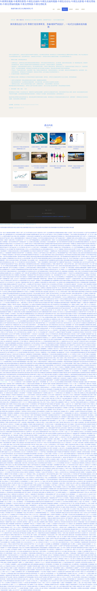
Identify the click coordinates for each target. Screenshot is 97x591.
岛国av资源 (43, 291)
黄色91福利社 (60, 358)
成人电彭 (73, 396)
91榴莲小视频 (55, 264)
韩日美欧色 (63, 481)
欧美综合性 (20, 453)
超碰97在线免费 (51, 383)
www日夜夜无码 (17, 381)
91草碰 (69, 273)
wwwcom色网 (17, 486)
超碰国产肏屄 (54, 428)
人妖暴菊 (77, 411)
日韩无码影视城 (17, 477)
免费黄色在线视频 (54, 345)
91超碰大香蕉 (61, 483)
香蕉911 (64, 238)
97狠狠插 (69, 328)
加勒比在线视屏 (84, 330)
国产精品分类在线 (67, 262)
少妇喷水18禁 (60, 310)
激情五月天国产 (81, 269)
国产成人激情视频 (75, 273)
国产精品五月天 (14, 295)
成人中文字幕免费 (51, 334)
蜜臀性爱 (88, 483)
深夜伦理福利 (3, 486)
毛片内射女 (26, 324)
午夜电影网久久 (10, 254)
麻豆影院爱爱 (15, 293)
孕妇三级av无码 (47, 324)
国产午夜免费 (60, 444)
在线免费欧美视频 (79, 241)
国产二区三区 (24, 232)
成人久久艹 (80, 455)
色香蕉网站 (77, 429)
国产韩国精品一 (90, 411)
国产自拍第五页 (79, 488)
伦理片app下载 (55, 252)
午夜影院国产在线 (89, 334)
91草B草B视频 (88, 254)
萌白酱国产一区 (11, 245)
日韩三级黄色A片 (24, 276)
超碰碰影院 (60, 402)
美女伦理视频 (56, 232)
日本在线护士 (80, 284)
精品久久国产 (17, 422)
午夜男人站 (66, 402)
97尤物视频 (50, 488)
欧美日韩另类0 (85, 264)
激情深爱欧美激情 (65, 302)
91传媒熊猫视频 (72, 492)
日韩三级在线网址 (51, 420)
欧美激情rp (33, 394)
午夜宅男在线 (29, 293)
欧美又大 (9, 269)
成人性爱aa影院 (79, 252)
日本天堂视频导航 (90, 249)
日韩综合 (48, 457)
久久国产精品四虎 (34, 464)
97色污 (39, 391)
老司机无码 (30, 416)
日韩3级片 (2, 446)
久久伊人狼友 (9, 409)
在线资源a (36, 479)
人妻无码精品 (42, 241)
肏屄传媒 (16, 407)
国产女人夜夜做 (52, 321)
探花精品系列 (10, 492)
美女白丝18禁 (69, 341)
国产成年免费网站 (32, 273)
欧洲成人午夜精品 (49, 271)
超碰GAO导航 (58, 474)
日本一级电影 (72, 304)
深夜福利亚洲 (9, 341)
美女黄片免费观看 (4, 345)
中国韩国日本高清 (15, 252)
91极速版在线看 (59, 496)
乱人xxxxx (49, 337)
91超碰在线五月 (62, 429)
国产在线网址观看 (49, 308)
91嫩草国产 (60, 350)
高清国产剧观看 (9, 297)
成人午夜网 (86, 258)
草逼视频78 (7, 287)
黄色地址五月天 (84, 490)
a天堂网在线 (48, 468)
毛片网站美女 (22, 354)
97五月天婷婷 (62, 293)
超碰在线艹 (74, 284)
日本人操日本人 (75, 413)
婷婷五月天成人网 (21, 457)
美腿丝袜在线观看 (27, 330)
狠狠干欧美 (40, 293)
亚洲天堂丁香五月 (54, 299)
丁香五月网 (92, 286)
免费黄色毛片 (86, 241)
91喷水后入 (26, 498)
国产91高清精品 (20, 241)
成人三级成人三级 (49, 267)
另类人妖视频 (45, 317)
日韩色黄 (13, 394)
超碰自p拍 (94, 461)
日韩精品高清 (44, 304)
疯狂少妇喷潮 (40, 328)
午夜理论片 (74, 354)
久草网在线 (90, 260)
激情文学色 (38, 339)
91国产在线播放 (44, 321)
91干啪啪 (38, 361)
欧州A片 (86, 494)
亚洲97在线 (56, 488)
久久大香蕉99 (41, 405)
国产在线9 (34, 265)
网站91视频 (6, 385)
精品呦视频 (93, 354)
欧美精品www (3, 492)
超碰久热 (85, 402)
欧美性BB (68, 485)
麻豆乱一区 (2, 393)
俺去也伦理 (74, 475)
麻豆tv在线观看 (58, 273)
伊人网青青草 (7, 280)
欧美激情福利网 (90, 358)
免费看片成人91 (68, 435)
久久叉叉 (40, 317)
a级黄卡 (13, 420)
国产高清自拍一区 (11, 332)
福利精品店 (31, 472)
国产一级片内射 (57, 241)
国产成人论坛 (5, 475)
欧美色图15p (56, 448)
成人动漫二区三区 (60, 319)
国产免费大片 (87, 354)
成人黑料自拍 (39, 313)
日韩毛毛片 (5, 424)
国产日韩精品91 (45, 251)
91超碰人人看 (53, 426)
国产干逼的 (24, 437)
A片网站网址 (32, 339)
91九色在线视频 (51, 323)
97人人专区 (86, 455)
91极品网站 (20, 498)
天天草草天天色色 (49, 424)
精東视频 (14, 496)
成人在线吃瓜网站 (45, 319)
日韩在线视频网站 (39, 437)
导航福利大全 (48, 483)
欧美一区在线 (18, 271)
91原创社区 (62, 300)
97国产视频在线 (66, 396)
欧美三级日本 (37, 319)
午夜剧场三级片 (56, 411)
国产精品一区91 (40, 345)
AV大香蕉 (87, 416)
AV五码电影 (79, 409)
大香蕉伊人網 (54, 468)
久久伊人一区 (3, 439)
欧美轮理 (44, 439)
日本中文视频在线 (82, 323)
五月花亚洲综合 (53, 284)
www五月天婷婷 (40, 483)
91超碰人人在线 (86, 457)
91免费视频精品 (39, 358)
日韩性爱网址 (93, 306)
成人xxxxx (50, 330)
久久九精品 (20, 474)
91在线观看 (5, 361)
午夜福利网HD (50, 439)
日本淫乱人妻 (25, 461)
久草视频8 (90, 293)
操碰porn (10, 475)
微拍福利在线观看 (11, 232)
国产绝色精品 (29, 295)
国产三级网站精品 (67, 400)
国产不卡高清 (24, 291)
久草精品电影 (13, 429)
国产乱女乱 (45, 330)
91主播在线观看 (71, 387)
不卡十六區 (52, 496)
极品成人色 (33, 313)
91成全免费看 (87, 444)
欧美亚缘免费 (84, 415)
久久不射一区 (8, 457)
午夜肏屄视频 (55, 405)
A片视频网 (84, 300)
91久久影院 (41, 254)
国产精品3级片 (6, 238)
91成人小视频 (47, 428)
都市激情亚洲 (44, 488)
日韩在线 (35, 252)
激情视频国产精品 (63, 252)
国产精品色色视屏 (7, 264)
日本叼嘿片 (49, 448)
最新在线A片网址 (51, 289)
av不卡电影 (24, 416)
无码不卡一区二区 (22, 402)
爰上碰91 (6, 358)
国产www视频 (55, 332)
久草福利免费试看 (47, 341)
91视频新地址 (43, 352)
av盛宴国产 (35, 448)
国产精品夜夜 (57, 404)
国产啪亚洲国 (27, 328)
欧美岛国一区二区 (52, 310)
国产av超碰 (72, 446)
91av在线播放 (31, 291)
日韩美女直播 (63, 291)
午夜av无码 (42, 402)
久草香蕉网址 (10, 413)
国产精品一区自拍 (82, 319)
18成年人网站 (77, 271)
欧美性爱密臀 (34, 328)
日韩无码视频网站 (82, 313)
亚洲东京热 (71, 249)
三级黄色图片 (59, 337)
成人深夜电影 (78, 243)
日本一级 (74, 324)
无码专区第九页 (72, 464)
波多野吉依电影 (91, 262)
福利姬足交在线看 (86, 308)
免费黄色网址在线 (80, 286)
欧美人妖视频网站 (36, 326)
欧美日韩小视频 (68, 345)
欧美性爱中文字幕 (55, 461)
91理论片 (14, 317)
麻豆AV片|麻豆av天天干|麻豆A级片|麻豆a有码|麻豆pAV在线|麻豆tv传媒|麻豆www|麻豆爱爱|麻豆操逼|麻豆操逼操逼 (60, 374)
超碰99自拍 (35, 405)
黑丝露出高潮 (10, 486)
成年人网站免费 (36, 323)
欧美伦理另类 (85, 361)
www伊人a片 (51, 381)
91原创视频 (61, 345)
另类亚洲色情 (74, 254)
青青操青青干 (44, 361)
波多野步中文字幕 (60, 326)
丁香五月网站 (19, 313)
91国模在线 (30, 402)
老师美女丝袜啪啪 (63, 450)
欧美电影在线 (35, 311)
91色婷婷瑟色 (22, 278)
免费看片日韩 (13, 359)
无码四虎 (13, 269)
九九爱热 (60, 490)
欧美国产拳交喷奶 (33, 269)
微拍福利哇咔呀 (35, 426)
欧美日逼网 (70, 450)
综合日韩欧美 (33, 251)
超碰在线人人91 (72, 459)
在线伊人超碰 (67, 466)
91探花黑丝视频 (36, 393)
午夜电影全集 (49, 265)
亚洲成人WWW (18, 428)
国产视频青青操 (65, 451)
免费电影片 (37, 282)
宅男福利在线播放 (13, 328)
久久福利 (66, 311)
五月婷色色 (14, 446)
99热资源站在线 (75, 463)
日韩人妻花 (23, 433)
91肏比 (74, 341)
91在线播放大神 (26, 428)
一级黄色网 (49, 278)
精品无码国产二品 (7, 346)
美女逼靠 (74, 405)
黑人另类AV (29, 457)
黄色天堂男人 (92, 258)
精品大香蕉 (19, 479)
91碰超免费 (55, 356)
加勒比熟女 (92, 243)
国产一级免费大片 (37, 280)
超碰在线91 (14, 479)
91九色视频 (83, 249)
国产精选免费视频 (78, 335)
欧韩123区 (24, 440)
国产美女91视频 (13, 358)
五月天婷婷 (59, 359)
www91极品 (42, 481)
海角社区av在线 (24, 468)
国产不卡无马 (58, 498)
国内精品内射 (51, 407)
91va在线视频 (21, 407)
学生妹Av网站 (13, 236)
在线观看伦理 (5, 461)
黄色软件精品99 (22, 409)
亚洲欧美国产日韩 (31, 363)
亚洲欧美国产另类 (77, 361)
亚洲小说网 (89, 394)
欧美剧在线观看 (67, 381)
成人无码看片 (56, 300)
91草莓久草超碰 (72, 252)
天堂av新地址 (5, 481)
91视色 (82, 278)
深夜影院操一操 (92, 389)
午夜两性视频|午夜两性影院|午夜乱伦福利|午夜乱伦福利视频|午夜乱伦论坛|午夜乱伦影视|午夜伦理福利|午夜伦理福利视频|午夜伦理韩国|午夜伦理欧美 (34, 227)
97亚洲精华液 (90, 236)
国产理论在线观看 (46, 470)
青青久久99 (30, 496)
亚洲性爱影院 (68, 475)
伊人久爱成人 (59, 400)
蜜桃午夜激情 (75, 291)
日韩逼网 (17, 249)
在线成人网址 (6, 402)
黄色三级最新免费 (53, 350)
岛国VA (13, 383)
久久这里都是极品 (23, 481)
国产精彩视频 (24, 254)
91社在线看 (74, 332)
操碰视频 (23, 271)
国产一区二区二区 (25, 240)
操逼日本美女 (69, 440)
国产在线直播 (7, 321)
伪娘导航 (10, 387)
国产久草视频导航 (82, 433)
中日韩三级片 (69, 437)
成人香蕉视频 (3, 420)
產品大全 (65, 9)
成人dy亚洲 (88, 398)
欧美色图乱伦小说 (91, 299)
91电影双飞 (89, 407)
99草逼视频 (22, 387)
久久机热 (81, 258)
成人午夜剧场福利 (71, 472)
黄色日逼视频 (79, 468)
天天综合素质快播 (87, 479)
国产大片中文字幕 (6, 282)
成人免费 (74, 300)
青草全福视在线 (40, 275)
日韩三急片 (27, 415)
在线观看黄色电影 (22, 446)
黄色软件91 (18, 289)
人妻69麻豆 (87, 422)
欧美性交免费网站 (52, 433)
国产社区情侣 (87, 470)
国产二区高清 (49, 332)
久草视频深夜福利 (52, 326)
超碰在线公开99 (47, 429)
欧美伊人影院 (47, 276)
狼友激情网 (34, 391)
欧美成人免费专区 (24, 472)
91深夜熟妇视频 (67, 413)
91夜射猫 (33, 439)
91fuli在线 (53, 413)
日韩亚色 (15, 404)
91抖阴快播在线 (11, 428)
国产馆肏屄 (87, 453)
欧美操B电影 (79, 407)
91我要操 (84, 302)
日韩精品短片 (40, 429)
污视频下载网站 (71, 486)
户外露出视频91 (49, 464)
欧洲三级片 (24, 492)
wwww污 (54, 463)
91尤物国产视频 (77, 404)
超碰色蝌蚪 (35, 450)
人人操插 (92, 457)
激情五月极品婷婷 (52, 236)
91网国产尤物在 (76, 363)
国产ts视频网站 (90, 302)
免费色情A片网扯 (35, 306)
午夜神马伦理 (15, 354)
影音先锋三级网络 (33, 435)
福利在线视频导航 (58, 354)
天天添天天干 (40, 442)
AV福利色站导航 (80, 453)
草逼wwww (40, 341)
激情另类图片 (33, 267)
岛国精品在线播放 (48, 363)
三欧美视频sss (90, 415)
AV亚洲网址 (29, 284)
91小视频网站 (19, 385)
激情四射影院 (54, 479)
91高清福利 (83, 398)
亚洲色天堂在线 (9, 393)
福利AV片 (19, 416)
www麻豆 (94, 391)
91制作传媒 (37, 291)
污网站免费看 (66, 260)
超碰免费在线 (76, 437)
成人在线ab (7, 440)
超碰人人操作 (35, 446)
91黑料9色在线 (85, 440)
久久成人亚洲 (75, 323)
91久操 (68, 275)
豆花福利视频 (73, 317)
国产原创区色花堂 (60, 245)
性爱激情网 (44, 415)
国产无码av (54, 313)
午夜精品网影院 (92, 282)
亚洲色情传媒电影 (22, 459)
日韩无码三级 (67, 455)
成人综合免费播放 (59, 381)
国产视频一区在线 (89, 405)
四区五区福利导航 (51, 474)
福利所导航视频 (72, 311)
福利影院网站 (45, 258)
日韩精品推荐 (74, 319)
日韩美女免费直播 (24, 339)
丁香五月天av (56, 348)
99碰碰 (84, 409)
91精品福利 (4, 428)
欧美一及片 (14, 346)
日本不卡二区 (30, 247)
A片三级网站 (85, 293)
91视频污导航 (20, 328)
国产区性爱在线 (9, 453)
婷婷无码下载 (32, 498)
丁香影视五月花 (9, 319)
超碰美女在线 (3, 391)
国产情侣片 (19, 358)
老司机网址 (44, 394)
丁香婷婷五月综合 (45, 284)
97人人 (66, 409)
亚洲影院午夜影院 (91, 424)
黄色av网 (50, 304)
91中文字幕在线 (83, 265)
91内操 (88, 450)
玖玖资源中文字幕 (85, 404)
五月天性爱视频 (60, 463)
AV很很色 (42, 387)
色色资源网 (88, 400)
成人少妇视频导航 (16, 273)
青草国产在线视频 (45, 243)
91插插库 (5, 240)
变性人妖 (44, 234)
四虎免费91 (15, 256)
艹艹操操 (38, 262)
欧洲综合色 (88, 463)
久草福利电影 (75, 381)
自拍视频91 (81, 260)
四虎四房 (81, 343)
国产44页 (70, 426)
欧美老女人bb (57, 267)
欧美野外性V (21, 494)
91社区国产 (69, 232)
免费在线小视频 (90, 265)
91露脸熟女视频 (17, 463)
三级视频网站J (43, 348)
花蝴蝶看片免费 (70, 238)
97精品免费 (15, 435)
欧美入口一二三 (9, 418)
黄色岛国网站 (87, 251)
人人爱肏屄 (21, 398)
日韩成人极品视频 (36, 337)
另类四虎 (66, 249)
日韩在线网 (68, 293)
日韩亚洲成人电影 (22, 450)
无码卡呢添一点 (41, 453)
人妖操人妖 (36, 481)
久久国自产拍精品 (5, 276)
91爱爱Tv (2, 455)
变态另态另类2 (88, 332)
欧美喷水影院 (36, 264)
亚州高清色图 (32, 413)
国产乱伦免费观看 (57, 328)
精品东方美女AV (7, 494)
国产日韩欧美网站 (47, 313)
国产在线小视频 (59, 321)
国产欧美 (17, 276)
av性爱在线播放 (7, 468)
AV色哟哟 (47, 299)
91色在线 (64, 474)
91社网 (60, 299)
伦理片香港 (39, 350)
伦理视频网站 (34, 300)
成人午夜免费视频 (85, 245)
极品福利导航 (46, 350)
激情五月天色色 (52, 258)
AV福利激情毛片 (29, 354)
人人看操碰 (86, 275)
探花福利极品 (87, 387)
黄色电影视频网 (17, 492)
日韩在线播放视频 (8, 335)
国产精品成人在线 (74, 275)
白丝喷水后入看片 (82, 481)
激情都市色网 (60, 466)
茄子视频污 (93, 247)
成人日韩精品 (19, 345)
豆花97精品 (56, 422)
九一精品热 (63, 457)
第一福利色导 (44, 383)
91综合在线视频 (38, 459)
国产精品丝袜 (85, 486)
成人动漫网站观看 (43, 240)
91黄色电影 (6, 286)
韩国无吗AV (93, 488)
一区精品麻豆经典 (42, 260)
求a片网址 (52, 273)
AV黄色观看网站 (44, 262)
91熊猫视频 (39, 439)
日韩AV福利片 (33, 400)
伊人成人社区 (10, 451)
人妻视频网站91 (90, 429)
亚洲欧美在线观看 (41, 267)
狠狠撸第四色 (56, 363)
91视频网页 (14, 457)
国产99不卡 (19, 308)
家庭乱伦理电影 (81, 254)
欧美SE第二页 (20, 324)
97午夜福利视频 (75, 262)
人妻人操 (15, 453)
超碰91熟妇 (9, 444)
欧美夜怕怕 (20, 400)
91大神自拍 (28, 236)
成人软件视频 (22, 293)
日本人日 (33, 428)
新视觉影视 (73, 289)
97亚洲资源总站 (92, 418)
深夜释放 (2, 422)
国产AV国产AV (83, 236)
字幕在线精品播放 (9, 315)
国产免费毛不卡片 (12, 352)
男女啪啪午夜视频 (93, 271)
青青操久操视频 (27, 429)
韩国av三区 (28, 426)
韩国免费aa (82, 463)
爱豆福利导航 (35, 457)
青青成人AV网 (8, 455)
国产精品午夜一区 (14, 247)
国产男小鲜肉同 (38, 258)
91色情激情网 (8, 252)
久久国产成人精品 (59, 295)
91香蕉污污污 (93, 387)
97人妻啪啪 (62, 415)
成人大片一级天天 (17, 335)
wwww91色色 (20, 415)
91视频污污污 (50, 335)
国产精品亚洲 (21, 299)
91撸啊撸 (47, 426)
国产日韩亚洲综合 (70, 339)
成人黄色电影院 (48, 389)
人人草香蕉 (27, 267)
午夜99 (90, 328)
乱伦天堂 (69, 348)
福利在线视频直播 (86, 240)
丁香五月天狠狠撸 (56, 486)
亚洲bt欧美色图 (16, 475)
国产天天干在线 (60, 435)
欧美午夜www (53, 466)
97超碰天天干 (87, 464)
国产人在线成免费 (25, 245)
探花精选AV (29, 474)
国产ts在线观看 (81, 334)
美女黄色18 (51, 315)
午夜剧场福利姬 (83, 413)
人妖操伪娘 (23, 422)
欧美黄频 (59, 426)
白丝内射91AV (83, 435)
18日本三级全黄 (63, 348)
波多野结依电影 (66, 243)
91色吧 (37, 498)
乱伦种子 (35, 232)
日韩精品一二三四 (65, 446)
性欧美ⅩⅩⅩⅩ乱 (12, 243)
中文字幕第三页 (41, 269)
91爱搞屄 (67, 483)
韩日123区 (11, 396)
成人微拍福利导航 (22, 363)
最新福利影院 (29, 326)
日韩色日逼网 (8, 398)
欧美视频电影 (59, 361)
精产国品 (82, 321)
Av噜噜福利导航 (91, 435)
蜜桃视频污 (68, 393)
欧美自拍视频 (18, 437)
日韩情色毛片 (26, 400)
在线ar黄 (90, 494)
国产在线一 (57, 256)
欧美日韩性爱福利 (21, 317)
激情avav (24, 383)
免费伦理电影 (81, 291)
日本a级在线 (80, 356)
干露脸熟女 (85, 356)
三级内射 (61, 422)
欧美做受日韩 (51, 256)
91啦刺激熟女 (13, 400)
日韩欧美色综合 (55, 324)
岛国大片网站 (48, 453)
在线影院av (93, 437)
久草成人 (94, 420)
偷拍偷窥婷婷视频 (47, 486)
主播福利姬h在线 (50, 287)
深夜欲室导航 (30, 389)
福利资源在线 (65, 251)
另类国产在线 (37, 302)
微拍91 (79, 418)
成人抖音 (2, 358)
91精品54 (38, 396)
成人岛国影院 (52, 319)
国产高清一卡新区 (63, 264)
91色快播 (69, 269)
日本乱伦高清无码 (4, 356)
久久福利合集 (62, 405)
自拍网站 (82, 393)
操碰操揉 (15, 363)
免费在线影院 (67, 334)
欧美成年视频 (10, 363)
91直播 (94, 278)
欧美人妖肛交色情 (62, 428)
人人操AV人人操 (56, 440)
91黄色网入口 (13, 416)
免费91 (7, 267)
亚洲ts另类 (57, 446)
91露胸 (66, 444)
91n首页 (24, 381)
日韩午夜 (33, 444)
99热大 (79, 485)
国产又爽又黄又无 (14, 280)
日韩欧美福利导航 (44, 498)
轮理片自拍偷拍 (80, 317)
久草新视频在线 (57, 302)
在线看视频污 (17, 413)
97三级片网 (48, 479)
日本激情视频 (25, 405)
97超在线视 (7, 343)
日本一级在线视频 (55, 275)
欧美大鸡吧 (34, 341)
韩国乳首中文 (15, 494)
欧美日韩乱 (17, 310)
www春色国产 (3, 437)
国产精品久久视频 (18, 439)
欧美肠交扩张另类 (56, 286)
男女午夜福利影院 (49, 343)
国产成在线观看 (5, 330)
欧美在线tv (77, 330)
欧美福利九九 (45, 391)
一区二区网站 (64, 439)
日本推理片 (13, 313)
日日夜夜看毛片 (33, 404)
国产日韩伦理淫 (3, 365)
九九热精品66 (53, 459)
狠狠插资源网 (53, 477)
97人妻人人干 (66, 431)
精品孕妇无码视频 (37, 295)
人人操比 (91, 446)
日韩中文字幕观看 (57, 234)
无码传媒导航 (32, 315)
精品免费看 (81, 275)
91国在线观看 (6, 289)
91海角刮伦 (10, 405)
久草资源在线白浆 (16, 468)
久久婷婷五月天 (45, 396)
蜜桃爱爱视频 (66, 240)
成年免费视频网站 (46, 280)
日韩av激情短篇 (20, 442)
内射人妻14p (62, 448)
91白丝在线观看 (26, 385)
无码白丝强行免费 (4, 337)
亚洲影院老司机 (59, 383)
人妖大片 (25, 346)
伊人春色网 (14, 415)
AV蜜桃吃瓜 (63, 335)
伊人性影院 (3, 444)
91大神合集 (91, 273)
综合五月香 (17, 258)
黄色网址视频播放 (11, 300)
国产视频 (17, 361)
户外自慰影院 (18, 240)
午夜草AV (27, 494)
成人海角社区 (84, 428)
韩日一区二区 (72, 247)
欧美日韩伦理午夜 (47, 356)
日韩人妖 (87, 492)
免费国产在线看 (17, 315)
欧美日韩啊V (37, 389)
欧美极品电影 (59, 258)
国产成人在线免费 (70, 488)
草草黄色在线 (82, 411)
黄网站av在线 (11, 361)
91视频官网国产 (73, 302)
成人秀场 (86, 393)
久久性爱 (7, 416)
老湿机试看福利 (69, 391)
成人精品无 (10, 339)
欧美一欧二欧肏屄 (59, 455)
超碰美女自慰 (36, 402)
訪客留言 (83, 9)
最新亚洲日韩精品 (64, 286)
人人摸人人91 (64, 420)
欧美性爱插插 (87, 252)
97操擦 (25, 488)
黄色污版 (52, 398)
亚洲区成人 (93, 343)
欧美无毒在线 (40, 400)
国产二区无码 (66, 352)
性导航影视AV (47, 275)
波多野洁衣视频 (59, 260)
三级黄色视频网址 (84, 328)
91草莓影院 (4, 254)
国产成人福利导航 (16, 470)
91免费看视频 (66, 337)
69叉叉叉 (36, 359)
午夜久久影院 (51, 431)
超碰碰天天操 (57, 247)
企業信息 (77, 9)
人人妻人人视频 (58, 396)
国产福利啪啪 (41, 271)
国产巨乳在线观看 (7, 256)
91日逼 (48, 352)
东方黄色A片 (14, 426)
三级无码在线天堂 (67, 323)
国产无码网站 (16, 334)
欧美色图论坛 (48, 264)
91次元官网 (24, 470)
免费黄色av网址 (65, 330)
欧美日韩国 (13, 440)
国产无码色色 (17, 304)
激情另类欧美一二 (33, 324)
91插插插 (14, 324)
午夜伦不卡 (31, 243)
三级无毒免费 (23, 334)
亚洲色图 (65, 496)
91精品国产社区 (77, 326)
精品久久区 (62, 393)
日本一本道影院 (72, 409)
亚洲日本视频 (62, 280)
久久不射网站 (65, 498)
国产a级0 (40, 234)
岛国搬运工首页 (74, 306)
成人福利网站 (48, 492)
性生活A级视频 (46, 485)
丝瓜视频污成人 (87, 350)
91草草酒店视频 (64, 247)
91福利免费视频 (89, 359)
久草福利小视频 (31, 424)
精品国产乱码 (88, 475)
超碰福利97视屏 (64, 346)
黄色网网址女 (62, 276)
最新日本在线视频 (43, 359)
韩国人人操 (35, 474)
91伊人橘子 (74, 442)
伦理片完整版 (3, 284)
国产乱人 (29, 289)
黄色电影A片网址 (4, 464)
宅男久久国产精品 (15, 326)
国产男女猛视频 (67, 332)
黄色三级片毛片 (30, 282)
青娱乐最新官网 (53, 442)
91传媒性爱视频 (78, 496)
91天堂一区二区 (35, 332)
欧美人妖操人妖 (36, 488)
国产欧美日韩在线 (54, 293)
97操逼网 (93, 470)
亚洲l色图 (15, 474)
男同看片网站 (5, 411)
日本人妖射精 (74, 295)
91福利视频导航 (29, 264)
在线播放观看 (28, 311)
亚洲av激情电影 (34, 297)
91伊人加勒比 (32, 304)
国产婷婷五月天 (24, 315)
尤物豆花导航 (87, 498)
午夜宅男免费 (67, 254)
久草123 (17, 337)
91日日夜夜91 (50, 247)
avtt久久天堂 (69, 470)
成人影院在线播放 (45, 249)
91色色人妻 (55, 278)
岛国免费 (12, 302)
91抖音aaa (48, 402)
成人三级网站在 (42, 287)
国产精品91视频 (86, 335)
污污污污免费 (25, 319)
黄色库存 (82, 437)
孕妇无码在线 (31, 352)
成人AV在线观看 (72, 356)
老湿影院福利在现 (64, 461)
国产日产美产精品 (19, 300)
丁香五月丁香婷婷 (83, 348)
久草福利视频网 (43, 247)
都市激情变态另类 (91, 313)
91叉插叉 (41, 409)
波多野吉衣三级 (5, 306)
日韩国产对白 (74, 418)
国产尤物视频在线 (55, 346)
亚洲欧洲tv (79, 451)
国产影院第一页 (61, 284)
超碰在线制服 (92, 393)
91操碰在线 (27, 238)
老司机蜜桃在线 (6, 262)
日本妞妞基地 (25, 466)
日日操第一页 (64, 267)
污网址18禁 (66, 358)
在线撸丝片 (64, 273)
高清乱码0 (12, 276)
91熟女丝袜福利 (35, 387)
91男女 (32, 258)
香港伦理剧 (8, 275)
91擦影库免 (69, 428)
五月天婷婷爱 (34, 299)
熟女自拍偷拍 (44, 302)
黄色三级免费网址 (88, 284)
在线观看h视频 (34, 234)
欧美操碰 (26, 343)
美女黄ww (36, 468)
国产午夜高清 (45, 315)
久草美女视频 (68, 405)
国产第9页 (84, 311)
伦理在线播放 (36, 241)
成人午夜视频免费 (82, 358)
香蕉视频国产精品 (89, 321)
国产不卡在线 (77, 249)
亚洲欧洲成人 (30, 252)
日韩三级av (18, 466)
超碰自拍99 (73, 453)
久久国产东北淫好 (82, 466)
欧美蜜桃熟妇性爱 (27, 439)
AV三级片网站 (31, 437)
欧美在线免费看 (89, 280)
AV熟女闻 (4, 409)
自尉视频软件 (29, 381)
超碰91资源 (48, 291)
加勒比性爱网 (37, 243)
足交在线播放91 (66, 234)
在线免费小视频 (18, 306)
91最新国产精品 (43, 278)
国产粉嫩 (61, 332)
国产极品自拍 (88, 345)
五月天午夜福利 (76, 428)
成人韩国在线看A (8, 496)
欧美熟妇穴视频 (52, 317)
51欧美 (36, 260)
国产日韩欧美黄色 (92, 381)
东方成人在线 (30, 280)
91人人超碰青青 (62, 341)
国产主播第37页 (44, 339)
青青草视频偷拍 (70, 389)
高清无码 (81, 470)
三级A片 (64, 339)
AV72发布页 (11, 481)
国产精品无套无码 (28, 323)
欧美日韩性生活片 (14, 323)
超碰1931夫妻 (60, 459)
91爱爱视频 (42, 264)
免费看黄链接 (42, 450)
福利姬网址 (19, 496)
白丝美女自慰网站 (81, 359)
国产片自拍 (18, 284)
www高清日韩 (62, 437)
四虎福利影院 (20, 429)
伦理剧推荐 (89, 323)
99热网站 (20, 435)
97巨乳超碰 (64, 426)
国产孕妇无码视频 (90, 352)
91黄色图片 (77, 490)
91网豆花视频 (70, 267)
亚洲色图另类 (77, 415)
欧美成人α (82, 431)
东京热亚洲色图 (26, 365)
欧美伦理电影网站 (31, 262)
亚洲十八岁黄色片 (29, 420)
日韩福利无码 (75, 343)
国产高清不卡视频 (5, 271)
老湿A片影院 (60, 313)
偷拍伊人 (29, 492)
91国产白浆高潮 (61, 391)
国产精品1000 (44, 323)
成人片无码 (28, 337)
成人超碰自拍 (8, 426)
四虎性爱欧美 (24, 486)
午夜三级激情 (70, 424)
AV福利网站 (86, 442)
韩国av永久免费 (79, 444)
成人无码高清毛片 (26, 297)
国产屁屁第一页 (23, 310)
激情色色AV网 (57, 481)
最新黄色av (11, 348)
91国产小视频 (17, 339)
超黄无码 (54, 337)
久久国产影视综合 (42, 252)
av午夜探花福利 (29, 317)
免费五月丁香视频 (89, 310)
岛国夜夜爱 (44, 420)
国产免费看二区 (9, 311)
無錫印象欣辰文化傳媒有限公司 (52, 216)
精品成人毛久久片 (61, 442)
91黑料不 (83, 345)
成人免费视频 (82, 483)
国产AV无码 (55, 265)
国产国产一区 (23, 252)
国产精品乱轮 (35, 492)
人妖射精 (91, 245)
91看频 (4, 479)
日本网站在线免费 (8, 265)
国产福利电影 (21, 286)
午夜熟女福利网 (79, 402)
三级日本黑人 (25, 463)
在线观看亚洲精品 (70, 282)
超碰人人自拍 (25, 477)
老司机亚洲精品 (34, 385)
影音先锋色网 (69, 481)
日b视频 (36, 287)
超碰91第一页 (69, 404)
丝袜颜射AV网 (64, 411)
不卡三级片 (52, 385)
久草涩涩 (45, 289)
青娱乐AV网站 (54, 402)
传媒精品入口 (31, 466)
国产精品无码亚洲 (64, 308)
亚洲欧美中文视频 (18, 365)
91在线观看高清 (17, 405)
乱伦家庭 (78, 245)
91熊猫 (42, 398)
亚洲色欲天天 (3, 249)
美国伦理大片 (40, 232)
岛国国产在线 (55, 341)
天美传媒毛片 (73, 451)
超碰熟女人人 (65, 492)
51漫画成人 (70, 287)
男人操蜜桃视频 (63, 271)
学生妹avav (80, 295)
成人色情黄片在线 (61, 282)
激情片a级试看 (86, 488)
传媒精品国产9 (77, 394)
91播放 (64, 361)
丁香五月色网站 (73, 234)
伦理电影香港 (68, 300)
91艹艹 (85, 260)
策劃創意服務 (44, 216)
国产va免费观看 (3, 278)
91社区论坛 (64, 297)
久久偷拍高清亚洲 (80, 297)
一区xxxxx (93, 240)
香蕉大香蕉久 (63, 389)
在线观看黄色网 (92, 356)
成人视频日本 (87, 247)
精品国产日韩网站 (50, 455)
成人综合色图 (61, 494)
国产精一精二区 (57, 287)
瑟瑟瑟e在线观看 (86, 485)
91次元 (70, 383)
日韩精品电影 (42, 385)
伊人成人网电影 (46, 418)
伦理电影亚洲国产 (32, 276)
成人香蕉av (42, 422)
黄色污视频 (51, 416)
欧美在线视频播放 (42, 335)
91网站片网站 (38, 475)
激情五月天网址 (80, 405)
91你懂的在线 (84, 418)
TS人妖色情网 (41, 435)
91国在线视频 (6, 442)
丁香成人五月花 (54, 276)
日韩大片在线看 (77, 276)
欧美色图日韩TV (71, 420)
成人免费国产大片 (40, 308)
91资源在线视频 (43, 306)
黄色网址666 (24, 389)
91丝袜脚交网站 (29, 451)
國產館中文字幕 (8, 474)
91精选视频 (50, 415)
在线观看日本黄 (3, 308)
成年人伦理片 (41, 346)
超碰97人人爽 (73, 385)
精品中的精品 (15, 260)
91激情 (34, 361)
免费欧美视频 (44, 310)
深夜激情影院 (74, 455)
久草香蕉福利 (26, 396)
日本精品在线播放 (57, 339)
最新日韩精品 (22, 264)
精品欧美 (66, 356)
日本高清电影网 (84, 271)
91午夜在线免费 (88, 297)
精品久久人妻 (74, 485)
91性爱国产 (66, 385)
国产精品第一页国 (75, 299)
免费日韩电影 (48, 254)
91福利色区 (8, 383)
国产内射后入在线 (87, 341)
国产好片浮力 (63, 275)
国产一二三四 (12, 433)
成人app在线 (23, 258)
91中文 (55, 306)
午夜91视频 (89, 477)
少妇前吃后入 (32, 477)
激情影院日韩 (12, 337)
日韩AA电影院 (45, 490)
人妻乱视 (92, 256)
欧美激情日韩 (57, 308)
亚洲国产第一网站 (12, 308)
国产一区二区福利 (28, 241)
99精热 (24, 479)
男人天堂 (89, 319)
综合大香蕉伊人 (30, 479)
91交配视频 (48, 440)
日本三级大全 (60, 311)
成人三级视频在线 (7, 317)
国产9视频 (15, 409)
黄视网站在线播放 (11, 284)
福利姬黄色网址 (40, 276)
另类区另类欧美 (83, 299)
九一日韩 (2, 490)
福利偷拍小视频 (63, 232)
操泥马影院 (57, 457)
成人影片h (16, 278)
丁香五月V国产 (59, 317)
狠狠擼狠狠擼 (23, 361)
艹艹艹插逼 (8, 295)
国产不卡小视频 (41, 299)
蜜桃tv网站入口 (24, 302)
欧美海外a (66, 383)
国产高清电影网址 (57, 297)
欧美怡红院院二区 (16, 251)
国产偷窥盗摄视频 (34, 240)
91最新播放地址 (11, 437)
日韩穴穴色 (46, 442)
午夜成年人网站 (67, 350)
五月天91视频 (73, 422)
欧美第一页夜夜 (51, 240)
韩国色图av (37, 383)
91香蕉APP (18, 232)
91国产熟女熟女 (76, 435)
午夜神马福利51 (81, 400)
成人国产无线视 (6, 323)
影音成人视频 (49, 450)
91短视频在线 (66, 359)
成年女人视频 (14, 238)
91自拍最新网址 (72, 251)
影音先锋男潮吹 (33, 453)
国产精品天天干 (68, 433)
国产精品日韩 (47, 400)
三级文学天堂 (79, 459)
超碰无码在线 (85, 326)
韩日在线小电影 (88, 385)
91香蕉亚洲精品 (25, 304)
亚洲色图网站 (61, 356)
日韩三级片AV (67, 463)
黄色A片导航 (85, 446)
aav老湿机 (45, 407)
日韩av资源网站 (92, 490)
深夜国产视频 (12, 356)
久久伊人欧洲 (51, 394)
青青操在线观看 (7, 498)
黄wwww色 (29, 249)
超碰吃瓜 (40, 289)
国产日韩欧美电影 (74, 258)
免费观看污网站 (89, 324)
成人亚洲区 (49, 282)
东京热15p (36, 451)
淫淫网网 (68, 280)
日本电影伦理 (38, 315)
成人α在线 (42, 468)
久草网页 (77, 304)
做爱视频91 (39, 485)
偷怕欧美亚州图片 (76, 236)
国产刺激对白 (91, 361)
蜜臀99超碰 (4, 451)
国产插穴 (24, 391)
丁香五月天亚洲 (90, 339)
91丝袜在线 (34, 334)
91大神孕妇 (28, 407)
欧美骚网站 (84, 339)
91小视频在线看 (52, 475)
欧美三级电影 (56, 343)
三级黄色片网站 (17, 311)
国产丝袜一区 (79, 256)
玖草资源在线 (47, 413)
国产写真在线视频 (82, 474)
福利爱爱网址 (67, 306)
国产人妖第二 (11, 278)
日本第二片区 (80, 354)
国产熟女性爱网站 (42, 448)
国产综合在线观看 (90, 232)
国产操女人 (24, 289)
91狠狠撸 (72, 243)
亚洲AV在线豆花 (87, 343)
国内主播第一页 (49, 297)
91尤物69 (69, 291)
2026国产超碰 (14, 459)
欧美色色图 (29, 483)
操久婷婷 (18, 282)
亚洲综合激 (38, 394)
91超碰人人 (63, 404)
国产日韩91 (36, 247)
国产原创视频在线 (65, 256)
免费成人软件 (3, 300)
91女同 (70, 461)
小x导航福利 (47, 345)
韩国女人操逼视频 (33, 418)
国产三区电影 (80, 341)
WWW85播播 (71, 439)
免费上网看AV (57, 439)
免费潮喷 (15, 265)
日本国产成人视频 (78, 346)
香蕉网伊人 (65, 490)
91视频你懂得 (23, 282)
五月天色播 (81, 416)
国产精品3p (34, 330)
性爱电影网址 (19, 383)
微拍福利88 (30, 455)
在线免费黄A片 (67, 245)
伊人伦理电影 (20, 488)
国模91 (14, 488)
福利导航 (80, 293)
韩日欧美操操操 (17, 490)
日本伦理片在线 (59, 323)
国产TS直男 (89, 466)
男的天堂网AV (34, 286)
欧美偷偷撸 (26, 453)
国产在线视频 (60, 306)
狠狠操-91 (79, 302)
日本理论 (94, 337)
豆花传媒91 (42, 496)
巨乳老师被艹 (23, 393)
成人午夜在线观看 (17, 234)
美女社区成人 (62, 324)
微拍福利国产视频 (42, 245)
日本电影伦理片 (88, 291)
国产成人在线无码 (76, 345)
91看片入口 (70, 346)
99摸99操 (64, 394)
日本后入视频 (23, 483)
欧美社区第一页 (34, 335)
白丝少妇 (23, 451)
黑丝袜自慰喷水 (5, 334)
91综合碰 (40, 330)
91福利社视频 (74, 293)
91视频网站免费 (81, 475)
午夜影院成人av (80, 385)
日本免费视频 (6, 477)
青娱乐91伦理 (76, 391)
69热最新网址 (93, 335)
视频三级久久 (36, 381)
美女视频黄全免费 (66, 299)
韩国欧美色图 (68, 477)
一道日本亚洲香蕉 (12, 241)
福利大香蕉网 (67, 453)
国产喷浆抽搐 (7, 326)
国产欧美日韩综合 (15, 472)
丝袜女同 (88, 306)
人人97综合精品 (6, 302)
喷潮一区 (80, 308)
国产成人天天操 (39, 413)
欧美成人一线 (5, 488)
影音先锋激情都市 (8, 450)
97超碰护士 (15, 450)
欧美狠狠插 (38, 304)
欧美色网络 (20, 464)
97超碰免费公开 (33, 494)
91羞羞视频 (29, 275)
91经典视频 (29, 393)
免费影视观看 (83, 267)
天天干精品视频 (21, 426)
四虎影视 (12, 271)
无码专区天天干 (86, 496)
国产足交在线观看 (11, 391)
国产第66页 (31, 302)
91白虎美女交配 (84, 439)
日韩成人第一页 (66, 258)
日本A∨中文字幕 (59, 431)
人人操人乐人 (32, 396)
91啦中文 (54, 409)
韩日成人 (25, 332)
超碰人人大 (65, 464)
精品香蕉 (47, 273)
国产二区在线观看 (48, 232)
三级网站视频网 (12, 345)
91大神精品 (9, 251)
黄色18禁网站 (40, 300)
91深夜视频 (91, 439)
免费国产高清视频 (75, 350)
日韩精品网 (53, 400)
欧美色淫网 (29, 391)
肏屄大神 (65, 387)
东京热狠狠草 (29, 278)
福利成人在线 (29, 448)
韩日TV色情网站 (44, 393)
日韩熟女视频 (9, 431)
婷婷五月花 (33, 442)
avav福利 (37, 422)
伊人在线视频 (42, 464)
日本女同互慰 (46, 459)
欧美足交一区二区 (53, 249)
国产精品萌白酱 (88, 337)
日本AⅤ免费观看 (48, 409)
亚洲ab (10, 273)
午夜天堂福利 (27, 442)
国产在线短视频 (75, 348)
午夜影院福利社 (5, 433)
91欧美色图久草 (39, 466)
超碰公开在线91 (26, 404)
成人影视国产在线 (74, 280)
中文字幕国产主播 (77, 440)
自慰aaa (75, 481)
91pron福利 (30, 481)
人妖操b (47, 496)
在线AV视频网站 (24, 424)
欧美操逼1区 (36, 496)
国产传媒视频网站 (81, 324)
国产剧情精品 (59, 236)
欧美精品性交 (61, 254)
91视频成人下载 (10, 304)
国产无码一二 (18, 302)
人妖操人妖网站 (49, 422)
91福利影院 (27, 398)
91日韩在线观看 (73, 352)
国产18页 (56, 494)
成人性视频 (19, 440)
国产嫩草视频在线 (29, 359)
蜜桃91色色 (78, 300)
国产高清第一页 (36, 321)
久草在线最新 (68, 319)
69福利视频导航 (50, 451)
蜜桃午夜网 (48, 311)
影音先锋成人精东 (32, 463)
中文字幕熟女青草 (25, 485)
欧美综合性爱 (27, 444)
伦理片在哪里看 (42, 311)
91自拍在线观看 (50, 241)
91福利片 (56, 437)
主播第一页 (87, 286)
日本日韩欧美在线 (86, 346)
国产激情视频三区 (4, 328)
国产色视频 (40, 324)
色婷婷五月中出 (90, 448)
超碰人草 (7, 396)
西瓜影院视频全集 (81, 352)
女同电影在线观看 (68, 363)
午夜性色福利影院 (40, 411)
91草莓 (81, 350)
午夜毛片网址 (62, 470)
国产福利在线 (35, 254)
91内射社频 (51, 437)
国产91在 (82, 391)
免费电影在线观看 (4, 273)
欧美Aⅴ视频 (67, 479)
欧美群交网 (30, 450)
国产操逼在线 (91, 396)
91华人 (90, 264)
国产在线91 (23, 284)
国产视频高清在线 (40, 273)
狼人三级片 (89, 363)
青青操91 (55, 359)
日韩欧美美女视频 (89, 317)
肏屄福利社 (17, 411)
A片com (21, 350)
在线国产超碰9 (87, 461)
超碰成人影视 (48, 269)
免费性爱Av (29, 409)
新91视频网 (60, 262)
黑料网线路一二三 (73, 494)
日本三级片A (45, 475)
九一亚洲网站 (71, 411)
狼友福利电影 (89, 481)
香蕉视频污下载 (37, 420)
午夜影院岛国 (82, 383)
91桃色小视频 (29, 361)
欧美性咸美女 (54, 429)
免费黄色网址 (63, 343)
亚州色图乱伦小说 (92, 276)
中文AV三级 (31, 468)
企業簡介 (59, 9)
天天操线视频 (56, 389)
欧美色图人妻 (71, 241)
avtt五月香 (2, 453)
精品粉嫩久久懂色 (83, 381)
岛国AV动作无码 (83, 262)
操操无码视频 (29, 321)
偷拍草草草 (64, 328)
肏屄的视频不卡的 (91, 433)
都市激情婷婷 (61, 278)
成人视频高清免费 (89, 315)
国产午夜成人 (15, 264)
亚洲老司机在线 (61, 433)
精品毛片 (35, 317)
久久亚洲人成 (84, 276)
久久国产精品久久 (61, 485)
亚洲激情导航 (10, 439)
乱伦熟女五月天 (73, 240)
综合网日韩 (11, 422)
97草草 (26, 475)
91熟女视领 (64, 398)
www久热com (45, 444)
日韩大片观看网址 (15, 275)
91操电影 (2, 339)
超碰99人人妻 (25, 418)
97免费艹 (82, 304)
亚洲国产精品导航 (53, 243)
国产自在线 (89, 300)
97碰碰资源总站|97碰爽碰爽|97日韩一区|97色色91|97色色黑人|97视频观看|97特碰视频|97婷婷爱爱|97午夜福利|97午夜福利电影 (64, 367)
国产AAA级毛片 (51, 446)
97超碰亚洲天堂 (58, 394)
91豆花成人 (70, 321)
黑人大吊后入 (70, 394)
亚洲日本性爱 (17, 483)
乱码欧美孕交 (68, 284)
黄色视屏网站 (58, 289)
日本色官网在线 (41, 463)
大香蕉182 (8, 459)
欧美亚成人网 (57, 416)
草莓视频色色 (12, 448)
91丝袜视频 (36, 455)
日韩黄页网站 (10, 463)
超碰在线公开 (57, 335)
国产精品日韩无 (70, 457)
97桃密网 (9, 415)
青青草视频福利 (37, 415)
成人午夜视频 (27, 300)
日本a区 (67, 494)
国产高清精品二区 (35, 238)
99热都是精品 (14, 398)
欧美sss (22, 475)
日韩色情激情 (5, 387)
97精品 (19, 485)
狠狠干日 (4, 470)
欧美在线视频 (72, 286)
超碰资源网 (30, 488)
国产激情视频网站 (79, 247)
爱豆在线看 (9, 293)
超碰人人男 (78, 396)
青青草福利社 (17, 451)
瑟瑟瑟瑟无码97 (59, 413)
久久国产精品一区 (72, 407)
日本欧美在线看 (69, 335)
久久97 (24, 474)
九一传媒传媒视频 (87, 459)
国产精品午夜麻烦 (49, 404)
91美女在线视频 (30, 260)
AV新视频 (65, 407)
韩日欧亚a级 (12, 385)
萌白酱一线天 (12, 330)
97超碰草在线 (71, 496)
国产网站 (34, 275)
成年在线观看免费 (39, 363)
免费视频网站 (13, 343)
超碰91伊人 (51, 393)
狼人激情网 (34, 350)
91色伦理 (91, 440)
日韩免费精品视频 (34, 356)
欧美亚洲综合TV (53, 444)
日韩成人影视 (54, 254)
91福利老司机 (5, 499)
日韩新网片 (93, 444)
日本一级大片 (3, 232)
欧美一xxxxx (93, 251)
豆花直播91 (14, 498)
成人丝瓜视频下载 (11, 249)
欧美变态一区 (82, 232)
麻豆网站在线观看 (7, 299)
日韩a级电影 (43, 332)
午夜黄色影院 (83, 477)
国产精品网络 (24, 352)
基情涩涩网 (64, 287)
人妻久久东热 (16, 387)
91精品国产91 (68, 278)
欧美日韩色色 (84, 396)
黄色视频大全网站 (79, 498)
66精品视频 (24, 308)
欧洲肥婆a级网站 (70, 429)
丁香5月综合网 (76, 287)
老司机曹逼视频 (79, 387)
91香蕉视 (79, 240)
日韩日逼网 (80, 442)
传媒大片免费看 (6, 429)
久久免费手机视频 (5, 236)
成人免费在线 (9, 291)
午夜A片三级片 (45, 295)
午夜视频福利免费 (21, 359)
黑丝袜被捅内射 (86, 426)
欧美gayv (2, 252)
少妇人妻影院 (93, 453)
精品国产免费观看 (17, 291)
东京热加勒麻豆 (31, 470)
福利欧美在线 (22, 337)
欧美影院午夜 (56, 415)
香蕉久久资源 (83, 450)
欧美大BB (35, 271)
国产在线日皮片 (8, 354)
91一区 (6, 339)
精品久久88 (18, 391)
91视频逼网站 (52, 498)
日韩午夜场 (82, 315)
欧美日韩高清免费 (92, 326)
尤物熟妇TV (16, 393)
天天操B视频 (48, 461)
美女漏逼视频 (69, 448)
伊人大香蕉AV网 (75, 393)
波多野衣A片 (29, 431)
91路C (71, 431)
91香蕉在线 (77, 389)
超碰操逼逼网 (76, 448)
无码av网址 (45, 433)
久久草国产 (47, 398)
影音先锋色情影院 (54, 490)
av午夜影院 (81, 461)
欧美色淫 (60, 243)
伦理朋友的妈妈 (82, 306)
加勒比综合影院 (31, 383)
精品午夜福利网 (73, 337)
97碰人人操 (47, 477)
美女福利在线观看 (27, 350)
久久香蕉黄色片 (91, 402)
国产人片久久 (79, 420)
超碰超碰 (75, 433)
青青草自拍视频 (86, 451)
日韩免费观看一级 (44, 381)
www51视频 (9, 470)
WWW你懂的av (15, 455)
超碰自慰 (45, 437)
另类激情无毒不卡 (9, 490)
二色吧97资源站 (78, 264)
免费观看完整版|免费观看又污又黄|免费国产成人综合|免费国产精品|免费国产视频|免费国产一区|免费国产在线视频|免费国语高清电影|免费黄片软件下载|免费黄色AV (49, 380)
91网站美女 (28, 387)
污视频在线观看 (30, 422)
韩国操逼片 (8, 394)
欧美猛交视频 (36, 256)
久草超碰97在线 (49, 411)
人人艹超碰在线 (18, 396)
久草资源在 (54, 311)
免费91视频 (62, 440)
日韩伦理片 (55, 330)
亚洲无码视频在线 (48, 300)
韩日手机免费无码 (54, 418)
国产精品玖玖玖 (31, 459)
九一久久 (47, 385)
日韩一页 (66, 459)
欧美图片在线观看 (26, 234)
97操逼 (30, 405)
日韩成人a (50, 359)
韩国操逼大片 (8, 446)
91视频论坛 (75, 461)
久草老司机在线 (71, 444)
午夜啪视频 (53, 352)
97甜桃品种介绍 (8, 324)
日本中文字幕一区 (25, 356)
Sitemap (68, 216)
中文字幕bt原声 (90, 311)
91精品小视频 (41, 365)
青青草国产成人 (80, 251)
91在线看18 (94, 464)
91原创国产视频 (21, 265)
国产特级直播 (41, 404)
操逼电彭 (10, 488)
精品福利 (29, 332)
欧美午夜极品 (5, 243)
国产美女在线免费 (92, 330)
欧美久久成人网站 (13, 464)
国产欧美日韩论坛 (40, 477)
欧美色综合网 (51, 238)
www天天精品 (3, 389)
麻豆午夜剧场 (48, 463)
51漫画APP (66, 310)
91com (65, 321)
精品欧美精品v (20, 343)
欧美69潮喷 (49, 252)
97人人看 (24, 358)
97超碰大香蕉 (11, 240)
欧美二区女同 (33, 345)
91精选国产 (15, 299)
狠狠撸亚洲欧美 (21, 238)
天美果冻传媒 (52, 295)
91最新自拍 (13, 289)
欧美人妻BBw (17, 389)
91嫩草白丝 (88, 383)
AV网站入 (18, 433)
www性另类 (83, 429)
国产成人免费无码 (14, 287)
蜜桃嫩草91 (11, 461)
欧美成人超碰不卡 (33, 461)
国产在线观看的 (73, 359)
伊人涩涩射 (88, 287)
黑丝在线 (42, 389)
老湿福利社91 (42, 455)
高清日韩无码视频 (23, 287)
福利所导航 (37, 348)
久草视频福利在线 (13, 402)
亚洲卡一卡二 (14, 321)
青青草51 (29, 334)
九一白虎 (40, 418)
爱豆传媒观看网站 (25, 251)
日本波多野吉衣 (56, 304)
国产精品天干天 (6, 247)
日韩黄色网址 (67, 317)
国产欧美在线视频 (43, 238)
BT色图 (6, 422)
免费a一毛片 (48, 286)
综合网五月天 (88, 269)
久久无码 (19, 352)
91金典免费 (31, 319)
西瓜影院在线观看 (44, 256)
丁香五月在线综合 (9, 407)
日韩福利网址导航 (69, 326)
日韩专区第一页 (75, 477)
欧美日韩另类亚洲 (82, 424)
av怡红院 (33, 407)
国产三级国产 (46, 293)
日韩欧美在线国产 (52, 262)
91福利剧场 (77, 267)
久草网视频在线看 (84, 282)
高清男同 (94, 363)
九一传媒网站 (35, 409)
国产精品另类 (47, 358)
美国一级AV (18, 245)
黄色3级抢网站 (81, 234)
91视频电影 (60, 249)
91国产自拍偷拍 (58, 238)
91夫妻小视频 (74, 466)
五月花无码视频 (5, 310)
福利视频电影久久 (17, 319)
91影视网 (26, 243)
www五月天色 (31, 440)
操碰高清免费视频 (41, 265)
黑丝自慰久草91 (43, 446)
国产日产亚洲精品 (13, 267)
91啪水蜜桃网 (59, 352)
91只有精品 (74, 400)
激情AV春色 (2, 383)
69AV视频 (2, 440)
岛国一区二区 (87, 304)
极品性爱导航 (25, 269)
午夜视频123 (7, 313)
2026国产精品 (42, 451)
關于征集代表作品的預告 (39, 185)
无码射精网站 (71, 271)
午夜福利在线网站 (88, 278)
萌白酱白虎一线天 (31, 433)
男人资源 (52, 457)
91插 (46, 334)
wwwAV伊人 (61, 453)
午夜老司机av (59, 387)
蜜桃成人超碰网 (34, 365)
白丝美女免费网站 (78, 238)
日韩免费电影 (23, 275)
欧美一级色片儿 (80, 464)
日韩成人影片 (27, 286)
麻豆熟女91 (47, 387)
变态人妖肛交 (36, 431)
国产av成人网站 (78, 457)
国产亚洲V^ (92, 416)
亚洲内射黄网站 (49, 494)
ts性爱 (84, 407)
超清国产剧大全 (75, 265)
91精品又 (90, 348)
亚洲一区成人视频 (13, 286)
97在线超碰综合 (88, 472)
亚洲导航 (33, 411)
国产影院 (9, 420)
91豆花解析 (16, 424)
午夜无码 (29, 411)
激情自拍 (73, 479)
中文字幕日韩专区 (52, 391)
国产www (35, 346)
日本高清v (40, 356)
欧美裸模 (5, 245)
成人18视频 (29, 341)
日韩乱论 (2, 457)
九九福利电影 (80, 422)
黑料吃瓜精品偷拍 (84, 273)
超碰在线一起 (70, 398)
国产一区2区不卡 (55, 470)
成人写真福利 (79, 289)
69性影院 (59, 251)
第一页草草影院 (19, 332)
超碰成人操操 (30, 256)
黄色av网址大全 (86, 256)
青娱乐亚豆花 (67, 422)
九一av (80, 426)
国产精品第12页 (75, 315)
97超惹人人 (57, 472)
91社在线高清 (21, 267)
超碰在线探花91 (42, 474)
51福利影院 (50, 348)
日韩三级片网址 (49, 481)
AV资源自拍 (52, 396)
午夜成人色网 (39, 444)
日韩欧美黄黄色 (79, 479)
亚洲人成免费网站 (21, 236)
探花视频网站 (38, 470)
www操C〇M (76, 383)
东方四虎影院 (88, 431)
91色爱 (60, 330)
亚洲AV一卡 (11, 306)
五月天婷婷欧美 (29, 271)
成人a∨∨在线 (27, 394)
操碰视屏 (30, 254)
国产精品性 (30, 232)
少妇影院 (11, 477)
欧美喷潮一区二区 (67, 354)
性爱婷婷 (4, 293)
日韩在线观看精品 (64, 304)
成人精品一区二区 (14, 262)
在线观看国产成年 (58, 464)
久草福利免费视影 (49, 365)
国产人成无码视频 (51, 245)
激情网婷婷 (20, 346)
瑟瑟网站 (16, 481)
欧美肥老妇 (72, 330)
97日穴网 (3, 291)
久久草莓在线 (82, 448)
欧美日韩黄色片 (81, 332)
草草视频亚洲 (87, 437)
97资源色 (8, 479)
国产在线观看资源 (51, 260)
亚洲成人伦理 (39, 490)
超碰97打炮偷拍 (58, 451)
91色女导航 (72, 402)
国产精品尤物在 (41, 286)
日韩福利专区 (26, 345)
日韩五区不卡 (32, 475)
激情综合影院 (3, 463)
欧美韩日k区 (32, 490)
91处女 (1, 280)
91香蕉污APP (3, 332)
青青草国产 (11, 310)
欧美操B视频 (38, 440)
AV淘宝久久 (94, 463)
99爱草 (31, 415)
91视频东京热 (61, 479)
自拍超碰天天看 (69, 415)
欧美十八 (53, 492)
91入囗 (84, 468)
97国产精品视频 (22, 260)
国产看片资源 (70, 264)
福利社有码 (64, 424)
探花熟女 (19, 404)
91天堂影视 (30, 346)
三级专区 (35, 416)
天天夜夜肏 (53, 435)
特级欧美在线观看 (74, 260)
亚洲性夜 (25, 496)
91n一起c (11, 381)
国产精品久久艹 (60, 409)
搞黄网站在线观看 (26, 306)
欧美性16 (54, 282)
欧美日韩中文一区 (56, 269)
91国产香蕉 (93, 451)
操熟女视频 (41, 492)
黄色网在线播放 (37, 354)
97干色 (34, 483)
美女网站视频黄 (14, 350)
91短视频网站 (78, 339)
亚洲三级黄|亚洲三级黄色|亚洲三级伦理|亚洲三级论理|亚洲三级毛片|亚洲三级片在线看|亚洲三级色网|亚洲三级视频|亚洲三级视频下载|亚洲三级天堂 (37, 372)
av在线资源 (78, 486)
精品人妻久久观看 (74, 483)
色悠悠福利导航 (6, 485)
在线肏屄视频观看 (87, 420)
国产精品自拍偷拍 (67, 313)
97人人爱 (58, 420)
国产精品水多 (31, 348)
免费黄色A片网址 (34, 245)
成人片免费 (78, 311)
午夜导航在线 (42, 297)
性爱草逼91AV (37, 310)
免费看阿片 (42, 479)
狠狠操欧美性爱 (22, 295)
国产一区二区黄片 (73, 308)
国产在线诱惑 (43, 337)
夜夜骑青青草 (64, 241)
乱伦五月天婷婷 (19, 330)
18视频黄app (89, 409)
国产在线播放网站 (55, 280)
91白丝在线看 (78, 446)
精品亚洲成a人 (80, 337)
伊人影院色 (58, 492)
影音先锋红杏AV (22, 431)
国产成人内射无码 (43, 236)
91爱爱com (83, 287)
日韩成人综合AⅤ (17, 418)
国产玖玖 (5, 352)
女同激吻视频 (19, 269)
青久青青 (51, 339)
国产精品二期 (9, 435)
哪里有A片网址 (76, 321)
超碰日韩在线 (62, 488)
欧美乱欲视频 (35, 289)
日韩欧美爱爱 (43, 282)
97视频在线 (71, 498)
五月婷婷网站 (75, 470)
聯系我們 (71, 9)
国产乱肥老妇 (22, 326)
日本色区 (76, 416)
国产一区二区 (88, 234)
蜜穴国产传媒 (75, 426)
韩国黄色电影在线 (44, 431)
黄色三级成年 (27, 299)
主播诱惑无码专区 (52, 361)
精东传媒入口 (23, 249)
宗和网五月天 (31, 287)
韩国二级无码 (20, 444)
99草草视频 (42, 426)
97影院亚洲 (23, 411)
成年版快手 (69, 343)
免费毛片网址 (88, 391)
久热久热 (15, 444)
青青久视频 (50, 302)
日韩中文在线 (9, 260)
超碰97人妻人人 (84, 389)
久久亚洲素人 (62, 418)
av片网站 (68, 418)
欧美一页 (61, 363)
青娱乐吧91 (68, 442)
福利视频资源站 (9, 234)
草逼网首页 (39, 251)
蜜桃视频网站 (50, 306)
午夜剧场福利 (55, 483)
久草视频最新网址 (69, 276)
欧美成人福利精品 (24, 413)
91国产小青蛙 (24, 273)
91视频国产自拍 (90, 267)
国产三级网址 (77, 439)
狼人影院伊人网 (9, 483)
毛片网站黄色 (83, 363)
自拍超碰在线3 (19, 394)
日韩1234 (90, 428)
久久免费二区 (13, 485)
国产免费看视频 (26, 313)
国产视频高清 (72, 256)
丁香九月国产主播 (6, 350)
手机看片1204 (63, 269)
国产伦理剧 (21, 323)
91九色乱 (43, 472)
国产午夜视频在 (63, 365)
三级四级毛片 (64, 416)
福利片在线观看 (35, 236)
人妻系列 (60, 265)
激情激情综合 (11, 411)
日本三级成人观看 (67, 315)
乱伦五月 (11, 334)
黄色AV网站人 (53, 358)
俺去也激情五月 (58, 407)
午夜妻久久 (92, 404)
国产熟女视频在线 (87, 295)
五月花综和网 (39, 433)
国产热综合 (77, 282)
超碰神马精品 (71, 416)
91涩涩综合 (54, 453)
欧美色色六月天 (19, 243)
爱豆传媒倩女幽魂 (67, 265)
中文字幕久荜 (58, 398)
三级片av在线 (68, 468)
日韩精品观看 (36, 278)
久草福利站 (71, 490)
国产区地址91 (39, 486)
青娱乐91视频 (26, 464)
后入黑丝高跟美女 (31, 486)
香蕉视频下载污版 (76, 328)
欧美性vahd (70, 474)
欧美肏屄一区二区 (48, 328)
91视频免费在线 (44, 354)
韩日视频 (3, 297)
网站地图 (72, 227)
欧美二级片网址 (32, 343)
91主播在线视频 (57, 424)
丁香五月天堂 (76, 232)
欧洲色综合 (76, 431)
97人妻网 (34, 429)
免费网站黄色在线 (71, 297)
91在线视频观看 (18, 461)
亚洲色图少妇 (10, 389)
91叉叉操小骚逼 (22, 341)
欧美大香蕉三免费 (6, 400)
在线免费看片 (68, 324)
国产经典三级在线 (36, 284)
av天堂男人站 (64, 486)
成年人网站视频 (59, 334)
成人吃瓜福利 (28, 265)
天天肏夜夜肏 (55, 450)
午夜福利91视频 (93, 455)
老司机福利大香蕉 (20, 420)
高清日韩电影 (48, 346)
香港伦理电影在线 (36, 249)
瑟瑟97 (38, 398)
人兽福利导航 (15, 341)
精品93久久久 (67, 295)
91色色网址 (37, 472)
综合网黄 (23, 311)
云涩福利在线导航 (76, 278)
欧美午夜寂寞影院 (66, 289)
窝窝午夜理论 (44, 326)
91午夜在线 (51, 354)
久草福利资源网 (22, 280)
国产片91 (13, 282)
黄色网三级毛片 (5, 348)
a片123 (93, 319)
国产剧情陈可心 (11, 466)
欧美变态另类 (63, 472)
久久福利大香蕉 (60, 477)
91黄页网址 (89, 468)
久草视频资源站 (10, 258)
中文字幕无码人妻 (23, 247)
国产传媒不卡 (90, 413)
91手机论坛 (37, 352)
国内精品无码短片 (22, 256)
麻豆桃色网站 (70, 361)
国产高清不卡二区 (73, 358)
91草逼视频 (7, 359)
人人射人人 (29, 446)
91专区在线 (35, 293)
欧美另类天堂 (41, 461)
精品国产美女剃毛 (85, 243)
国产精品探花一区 (32, 308)
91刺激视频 (18, 356)
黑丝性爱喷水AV (41, 494)
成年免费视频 (11, 365)
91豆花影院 (53, 387)
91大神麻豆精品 (59, 385)
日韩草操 (75, 474)
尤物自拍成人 (48, 405)
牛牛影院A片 (75, 313)
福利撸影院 (74, 269)
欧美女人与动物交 (87, 238)
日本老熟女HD (61, 468)
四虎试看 (28, 258)
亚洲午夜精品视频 (58, 315)
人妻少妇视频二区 (17, 297)
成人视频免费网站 (40, 428)
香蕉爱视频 (84, 394)
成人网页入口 (41, 416)
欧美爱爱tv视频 (81, 310)
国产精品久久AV (23, 455)
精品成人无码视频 (40, 343)
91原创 (75, 424)
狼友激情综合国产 (40, 424)
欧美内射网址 (86, 289)
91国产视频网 (31, 310)
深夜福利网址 (82, 280)
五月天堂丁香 (24, 348)
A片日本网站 (8, 472)
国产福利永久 (50, 234)
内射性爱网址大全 (26, 335)
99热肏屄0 (6, 448)
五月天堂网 (56, 365)
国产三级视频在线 (31, 358)
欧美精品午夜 (39, 407)
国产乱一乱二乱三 (56, 291)
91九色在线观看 (40, 334)
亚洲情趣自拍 (46, 466)
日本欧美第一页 (74, 334)
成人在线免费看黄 (22, 321)
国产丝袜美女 (18, 254)
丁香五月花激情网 (73, 310)
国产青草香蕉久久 (49, 472)
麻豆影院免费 (18, 348)
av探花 (91, 492)
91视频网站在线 (53, 251)
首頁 (53, 9)
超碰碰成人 (89, 474)
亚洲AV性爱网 (9, 404)
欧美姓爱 (91, 442)
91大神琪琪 (57, 393)
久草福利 (74, 245)
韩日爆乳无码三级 (23, 262)
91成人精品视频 (59, 240)
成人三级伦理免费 (67, 236)
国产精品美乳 (56, 271)
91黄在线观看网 (25, 490)
